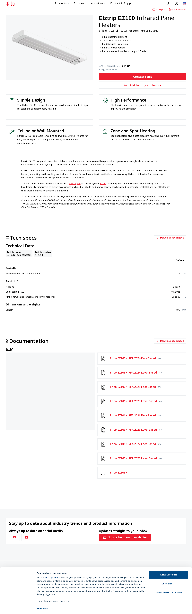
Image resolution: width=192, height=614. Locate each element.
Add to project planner (145, 85)
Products (61, 3)
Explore (79, 3)
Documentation (178, 9)
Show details (43, 608)
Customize (167, 583)
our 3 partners (52, 577)
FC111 (103, 183)
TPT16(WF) (75, 183)
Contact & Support (122, 3)
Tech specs (160, 9)
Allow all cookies (168, 575)
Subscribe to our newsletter (127, 537)
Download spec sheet (172, 237)
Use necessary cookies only (168, 592)
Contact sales (142, 77)
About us (97, 3)
